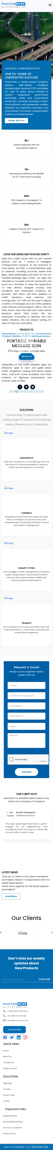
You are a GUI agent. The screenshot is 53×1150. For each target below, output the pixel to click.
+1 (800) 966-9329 (38, 1147)
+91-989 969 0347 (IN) (16, 1016)
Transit (6, 1101)
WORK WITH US (16, 120)
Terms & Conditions (12, 1127)
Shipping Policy (10, 1115)
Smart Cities (9, 1095)
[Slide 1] (11, 391)
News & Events (10, 1068)
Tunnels (7, 1089)
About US (26, 356)
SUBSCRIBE (44, 979)
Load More (11, 896)
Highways (7, 1083)
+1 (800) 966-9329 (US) (17, 1011)
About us (7, 1056)
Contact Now (14, 1029)
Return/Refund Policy (13, 1121)
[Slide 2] (13, 391)
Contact (27, 771)
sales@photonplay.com (17, 1020)
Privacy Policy (9, 1133)
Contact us (8, 1062)
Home (6, 1050)
